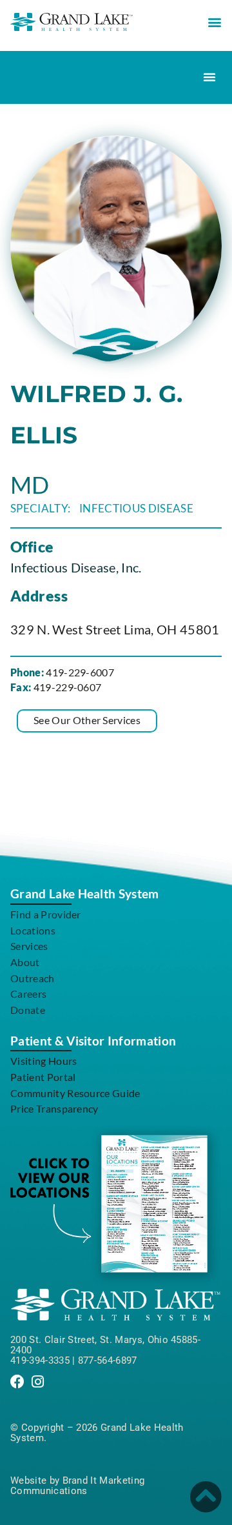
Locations (32, 930)
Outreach (32, 978)
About (25, 962)
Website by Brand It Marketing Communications (77, 1486)
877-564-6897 (107, 1360)
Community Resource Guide (75, 1093)
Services (29, 946)
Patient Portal (42, 1077)
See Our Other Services (87, 720)
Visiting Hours (43, 1061)
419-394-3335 (40, 1360)
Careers (28, 993)
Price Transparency (54, 1108)
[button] (215, 22)
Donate (27, 1010)
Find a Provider (45, 914)
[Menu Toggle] (209, 76)
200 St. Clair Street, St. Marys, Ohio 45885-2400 (105, 1345)
